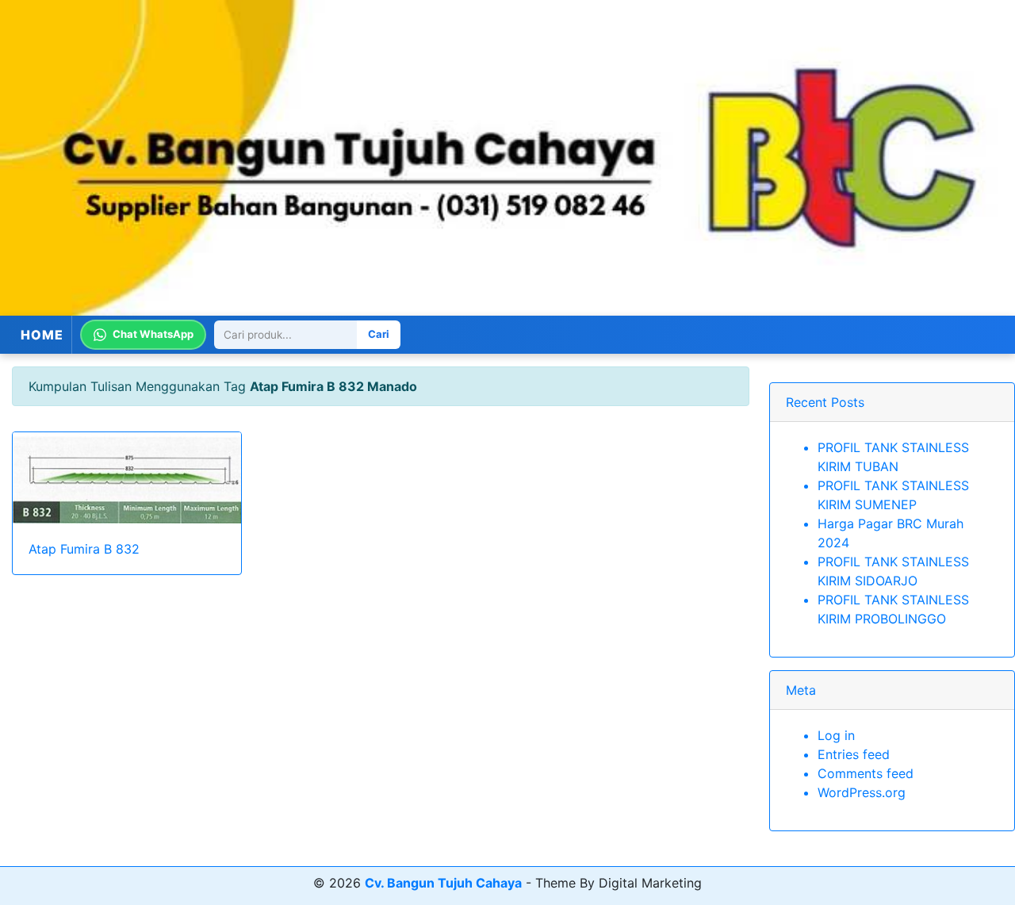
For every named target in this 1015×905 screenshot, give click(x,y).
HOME (42, 335)
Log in (836, 735)
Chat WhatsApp (153, 334)
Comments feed (866, 773)
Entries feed (854, 754)
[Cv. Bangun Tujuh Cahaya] (507, 158)
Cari (378, 334)
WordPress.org (862, 792)
